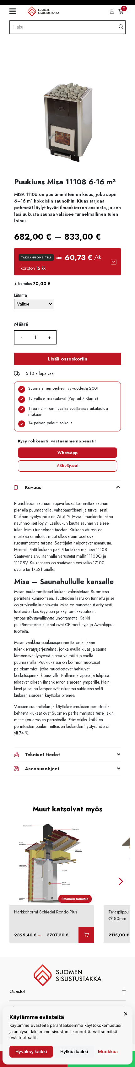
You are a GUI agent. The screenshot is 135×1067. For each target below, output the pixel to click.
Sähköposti (67, 466)
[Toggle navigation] (14, 11)
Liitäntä (20, 295)
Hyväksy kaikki (31, 1051)
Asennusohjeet (42, 769)
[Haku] (121, 27)
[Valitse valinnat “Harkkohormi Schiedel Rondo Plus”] (86, 935)
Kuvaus (33, 487)
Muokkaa (108, 1051)
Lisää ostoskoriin (67, 358)
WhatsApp (67, 453)
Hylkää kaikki (74, 1051)
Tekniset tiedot (42, 754)
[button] (67, 262)
